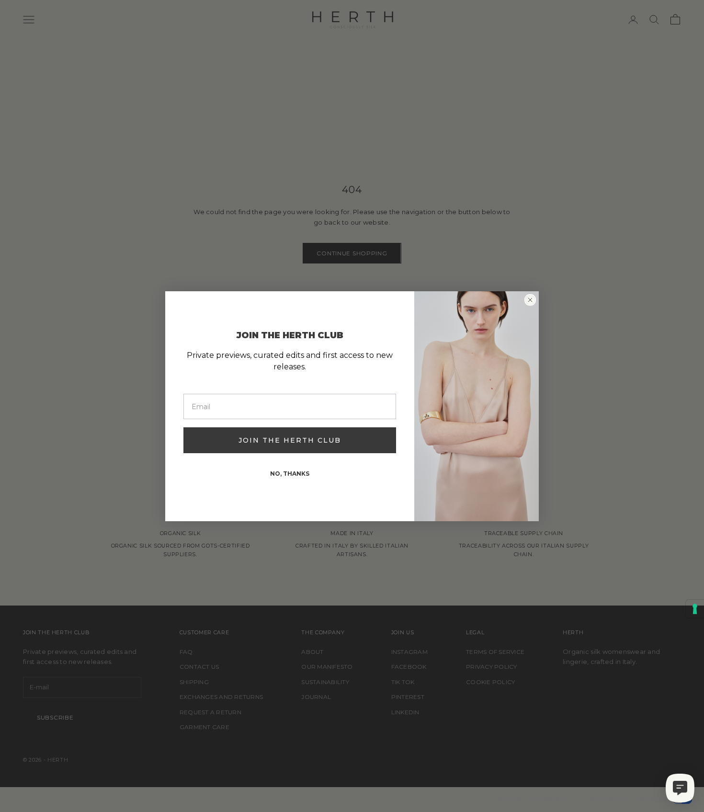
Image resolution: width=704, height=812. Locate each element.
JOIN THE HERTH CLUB (289, 440)
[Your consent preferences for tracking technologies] (695, 609)
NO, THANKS (289, 473)
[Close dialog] (530, 300)
